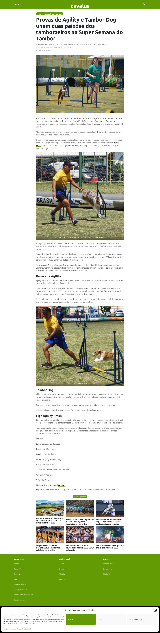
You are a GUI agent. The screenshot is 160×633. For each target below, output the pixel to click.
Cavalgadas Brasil (21, 589)
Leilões (61, 564)
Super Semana (86, 490)
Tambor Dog (99, 490)
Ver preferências (135, 619)
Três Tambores (113, 490)
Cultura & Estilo (20, 584)
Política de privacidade (24, 629)
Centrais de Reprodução (23, 595)
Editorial (62, 574)
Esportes (17, 574)
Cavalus (61, 485)
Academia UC (108, 564)
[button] (155, 610)
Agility (54, 490)
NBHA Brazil (74, 490)
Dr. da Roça (107, 569)
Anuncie (62, 579)
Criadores (62, 569)
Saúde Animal (19, 600)
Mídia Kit (106, 574)
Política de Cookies (10, 629)
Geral (16, 579)
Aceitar (71, 619)
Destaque (63, 490)
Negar (100, 619)
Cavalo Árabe (19, 569)
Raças (16, 564)
